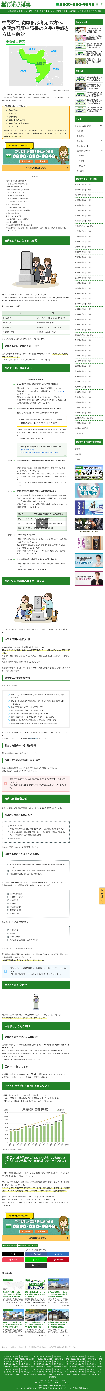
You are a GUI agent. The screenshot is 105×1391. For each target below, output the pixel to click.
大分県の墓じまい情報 (83, 407)
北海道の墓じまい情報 (83, 184)
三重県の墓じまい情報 (83, 257)
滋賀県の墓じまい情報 (83, 319)
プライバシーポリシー (63, 1388)
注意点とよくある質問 (13, 216)
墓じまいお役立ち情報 (10, 1245)
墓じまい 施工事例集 (55, 11)
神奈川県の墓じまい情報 (84, 226)
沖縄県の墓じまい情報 (83, 423)
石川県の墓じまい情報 (83, 293)
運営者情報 (79, 433)
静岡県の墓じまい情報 (83, 267)
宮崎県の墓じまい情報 (83, 413)
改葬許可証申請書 (25, 1245)
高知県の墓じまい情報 (83, 381)
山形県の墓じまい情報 (83, 210)
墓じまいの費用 (26, 11)
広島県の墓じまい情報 (83, 356)
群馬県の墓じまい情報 (83, 241)
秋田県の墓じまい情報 (83, 195)
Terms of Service (56, 1385)
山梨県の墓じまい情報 (83, 283)
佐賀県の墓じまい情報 (83, 392)
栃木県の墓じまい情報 (83, 247)
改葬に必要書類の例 (12, 204)
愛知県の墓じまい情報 (83, 262)
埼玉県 (77, 459)
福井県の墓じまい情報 (83, 288)
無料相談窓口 (96, 11)
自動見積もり (13, 11)
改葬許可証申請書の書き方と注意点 (17, 190)
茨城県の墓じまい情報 (83, 252)
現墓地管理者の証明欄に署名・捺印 (19, 201)
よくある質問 (71, 11)
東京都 (35, 1245)
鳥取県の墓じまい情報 (83, 340)
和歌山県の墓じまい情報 (84, 335)
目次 (33, 177)
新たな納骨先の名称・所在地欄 (18, 198)
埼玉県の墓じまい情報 (83, 231)
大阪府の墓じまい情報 (83, 309)
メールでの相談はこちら (36, 168)
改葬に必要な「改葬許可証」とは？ (19, 184)
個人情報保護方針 (81, 428)
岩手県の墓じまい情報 (83, 200)
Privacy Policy (43, 1385)
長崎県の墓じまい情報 (83, 397)
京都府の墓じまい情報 (83, 314)
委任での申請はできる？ (16, 222)
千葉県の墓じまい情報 (83, 236)
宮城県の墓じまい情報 (83, 205)
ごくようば (59, 391)
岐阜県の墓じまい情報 (83, 273)
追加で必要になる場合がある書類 (19, 210)
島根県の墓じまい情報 (83, 345)
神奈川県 (78, 454)
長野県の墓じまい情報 (83, 278)
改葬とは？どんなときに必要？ (16, 181)
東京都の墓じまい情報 (83, 221)
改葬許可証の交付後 (12, 213)
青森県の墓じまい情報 (83, 190)
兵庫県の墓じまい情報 (83, 324)
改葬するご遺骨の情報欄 (16, 195)
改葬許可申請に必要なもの (16, 207)
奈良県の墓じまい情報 (83, 330)
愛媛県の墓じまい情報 (83, 376)
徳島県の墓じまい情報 (83, 366)
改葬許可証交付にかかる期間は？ (18, 219)
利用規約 (74, 1388)
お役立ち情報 (83, 11)
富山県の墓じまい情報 (83, 298)
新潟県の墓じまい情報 (83, 304)
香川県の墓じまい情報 (83, 371)
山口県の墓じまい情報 (83, 361)
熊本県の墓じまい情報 (83, 402)
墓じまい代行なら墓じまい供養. (55, 1380)
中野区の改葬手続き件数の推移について (19, 225)
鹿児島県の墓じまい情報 (84, 418)
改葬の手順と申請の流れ (14, 187)
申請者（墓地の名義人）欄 (16, 192)
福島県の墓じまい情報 (83, 216)
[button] (36, 1265)
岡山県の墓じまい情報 (83, 350)
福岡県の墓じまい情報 (83, 387)
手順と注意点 (40, 11)
